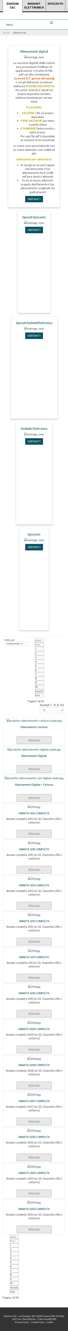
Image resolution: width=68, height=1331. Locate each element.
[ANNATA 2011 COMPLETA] (34, 950)
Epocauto (55, 3)
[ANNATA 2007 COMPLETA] (34, 1094)
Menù (9, 24)
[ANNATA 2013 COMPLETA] (34, 878)
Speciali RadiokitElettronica (34, 323)
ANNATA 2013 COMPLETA (34, 885)
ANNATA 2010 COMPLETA (34, 993)
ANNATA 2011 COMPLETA (34, 957)
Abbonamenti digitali (34, 51)
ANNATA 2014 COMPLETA (34, 813)
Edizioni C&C (12, 5)
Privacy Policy (22, 1322)
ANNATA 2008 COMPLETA (34, 1065)
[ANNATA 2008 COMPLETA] (34, 1058)
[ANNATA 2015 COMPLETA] (34, 842)
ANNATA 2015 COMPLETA (34, 849)
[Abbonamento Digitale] (34, 749)
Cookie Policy (37, 1322)
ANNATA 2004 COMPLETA (34, 1209)
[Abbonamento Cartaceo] (34, 720)
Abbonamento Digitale (34, 755)
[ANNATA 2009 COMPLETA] (34, 1022)
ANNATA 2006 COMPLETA (34, 1136)
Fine (37, 695)
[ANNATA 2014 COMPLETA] (34, 806)
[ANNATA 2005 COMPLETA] (34, 1166)
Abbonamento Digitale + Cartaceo (34, 784)
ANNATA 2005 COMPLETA (34, 1172)
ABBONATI (34, 199)
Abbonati (34, 740)
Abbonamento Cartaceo (34, 727)
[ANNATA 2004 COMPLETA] (34, 1202)
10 (36, 686)
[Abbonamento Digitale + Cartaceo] (34, 778)
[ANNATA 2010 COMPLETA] (34, 986)
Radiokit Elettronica (34, 5)
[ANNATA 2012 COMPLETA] (34, 914)
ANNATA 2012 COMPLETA (34, 921)
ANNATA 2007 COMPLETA (34, 1101)
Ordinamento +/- (15, 643)
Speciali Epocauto (34, 217)
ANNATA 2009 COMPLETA (34, 1029)
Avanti (39, 691)
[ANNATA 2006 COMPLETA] (34, 1130)
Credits (49, 1322)
